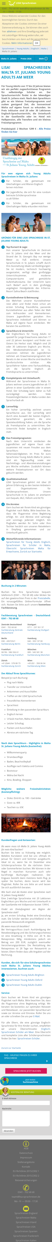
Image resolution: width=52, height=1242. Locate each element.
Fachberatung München (38, 655)
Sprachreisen (8, 48)
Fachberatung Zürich (11, 666)
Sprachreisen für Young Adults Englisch (28, 542)
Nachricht (6, 1108)
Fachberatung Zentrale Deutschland (12, 631)
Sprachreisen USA (26, 1226)
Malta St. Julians (9, 58)
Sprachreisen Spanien (26, 1231)
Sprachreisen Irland (26, 1222)
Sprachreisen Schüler (28, 1038)
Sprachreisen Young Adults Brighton (25, 974)
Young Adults (23, 48)
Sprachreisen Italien (26, 1240)
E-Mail (36, 1016)
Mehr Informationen (22, 43)
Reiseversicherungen (26, 1180)
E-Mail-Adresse (9, 1098)
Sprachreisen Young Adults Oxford (24, 979)
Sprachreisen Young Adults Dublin (24, 984)
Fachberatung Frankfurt (12, 655)
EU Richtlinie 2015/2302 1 (26, 1171)
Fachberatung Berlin (10, 644)
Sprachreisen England (26, 1213)
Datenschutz (26, 1153)
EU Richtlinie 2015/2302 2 (26, 1175)
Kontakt (26, 1166)
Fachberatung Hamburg (38, 644)
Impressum (26, 1157)
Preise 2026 (26, 58)
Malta (43, 48)
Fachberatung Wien (36, 666)
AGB (26, 1148)
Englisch (35, 48)
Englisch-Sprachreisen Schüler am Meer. (26, 1030)
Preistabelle (44, 598)
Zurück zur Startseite (31, 551)
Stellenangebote (26, 1162)
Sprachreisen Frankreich (26, 1235)
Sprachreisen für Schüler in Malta (28, 545)
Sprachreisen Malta (26, 1217)
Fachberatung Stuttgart (38, 630)
